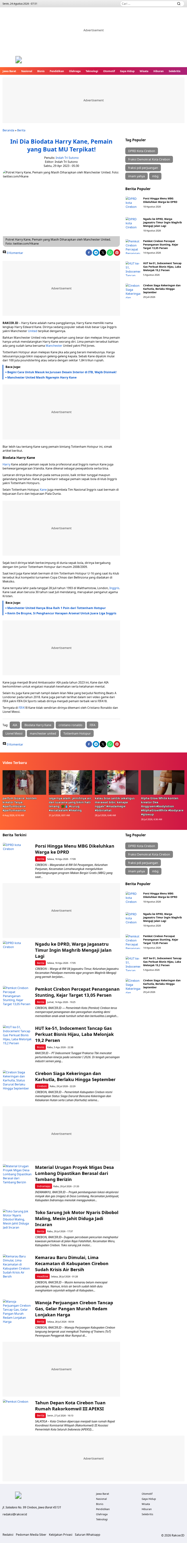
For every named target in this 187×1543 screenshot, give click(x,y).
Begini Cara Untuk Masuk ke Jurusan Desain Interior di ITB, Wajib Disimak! (62, 372)
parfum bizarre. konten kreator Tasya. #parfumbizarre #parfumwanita (20, 804)
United (32, 331)
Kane (43, 490)
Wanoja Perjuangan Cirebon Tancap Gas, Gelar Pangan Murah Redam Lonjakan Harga (74, 1308)
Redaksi (8, 1535)
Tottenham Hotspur (77, 733)
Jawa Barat (9, 71)
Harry (6, 464)
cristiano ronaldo (70, 725)
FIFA (21, 708)
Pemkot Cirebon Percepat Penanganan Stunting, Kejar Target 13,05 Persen (160, 244)
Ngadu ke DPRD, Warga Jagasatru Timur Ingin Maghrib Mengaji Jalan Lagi (162, 222)
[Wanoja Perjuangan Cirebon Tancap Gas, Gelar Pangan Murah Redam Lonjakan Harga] (17, 1314)
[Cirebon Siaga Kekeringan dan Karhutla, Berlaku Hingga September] (133, 291)
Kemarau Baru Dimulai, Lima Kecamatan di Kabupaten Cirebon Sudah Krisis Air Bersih (71, 1263)
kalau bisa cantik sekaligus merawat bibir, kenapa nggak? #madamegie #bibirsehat (115, 804)
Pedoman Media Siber (31, 1535)
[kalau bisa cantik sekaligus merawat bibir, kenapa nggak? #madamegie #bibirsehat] (116, 782)
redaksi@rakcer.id (15, 1514)
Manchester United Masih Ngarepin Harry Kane (42, 377)
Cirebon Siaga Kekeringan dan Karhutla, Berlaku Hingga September (162, 289)
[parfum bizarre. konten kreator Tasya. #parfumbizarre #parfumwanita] (24, 782)
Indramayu (43, 1186)
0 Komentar (14, 253)
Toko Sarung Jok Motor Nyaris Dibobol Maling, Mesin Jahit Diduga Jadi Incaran (76, 1218)
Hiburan (158, 71)
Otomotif (109, 71)
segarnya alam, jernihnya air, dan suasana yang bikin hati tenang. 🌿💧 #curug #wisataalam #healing (70, 804)
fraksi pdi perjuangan (143, 168)
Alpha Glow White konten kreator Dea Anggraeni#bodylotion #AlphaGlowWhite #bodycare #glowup (162, 806)
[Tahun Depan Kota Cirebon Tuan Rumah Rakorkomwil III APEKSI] (17, 1414)
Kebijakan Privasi (60, 1535)
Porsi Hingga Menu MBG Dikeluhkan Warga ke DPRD (160, 200)
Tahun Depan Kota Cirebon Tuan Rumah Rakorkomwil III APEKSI (70, 1406)
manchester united (43, 733)
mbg (155, 176)
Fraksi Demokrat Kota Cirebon (149, 159)
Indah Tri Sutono (67, 158)
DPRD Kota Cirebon (141, 151)
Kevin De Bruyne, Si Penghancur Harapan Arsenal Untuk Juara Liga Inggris (61, 613)
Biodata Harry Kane (37, 725)
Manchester (54, 346)
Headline (42, 1276)
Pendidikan (57, 71)
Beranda (8, 130)
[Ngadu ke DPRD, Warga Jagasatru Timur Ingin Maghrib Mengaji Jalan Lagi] (133, 224)
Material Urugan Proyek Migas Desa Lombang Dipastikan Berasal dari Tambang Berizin (74, 1173)
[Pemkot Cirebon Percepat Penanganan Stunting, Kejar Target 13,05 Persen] (133, 246)
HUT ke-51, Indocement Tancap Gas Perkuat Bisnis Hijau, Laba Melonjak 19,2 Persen (162, 266)
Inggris (114, 588)
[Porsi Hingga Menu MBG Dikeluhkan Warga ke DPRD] (133, 204)
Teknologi (92, 71)
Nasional (26, 71)
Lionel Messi (13, 733)
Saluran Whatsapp (87, 1535)
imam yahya (136, 176)
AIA (15, 725)
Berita (21, 130)
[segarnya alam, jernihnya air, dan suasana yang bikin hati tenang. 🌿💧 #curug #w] (70, 782)
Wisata (144, 71)
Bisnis (41, 71)
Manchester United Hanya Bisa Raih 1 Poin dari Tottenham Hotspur (56, 608)
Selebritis (174, 71)
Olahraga (75, 71)
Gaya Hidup (127, 71)
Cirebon (42, 1086)
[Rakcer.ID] (18, 60)
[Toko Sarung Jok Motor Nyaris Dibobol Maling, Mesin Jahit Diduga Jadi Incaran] (17, 1224)
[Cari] (179, 4)
